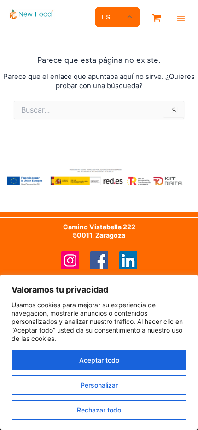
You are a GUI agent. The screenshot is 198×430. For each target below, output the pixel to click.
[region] (99, 352)
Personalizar (99, 385)
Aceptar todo (99, 360)
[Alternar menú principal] (181, 18)
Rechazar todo (99, 410)
